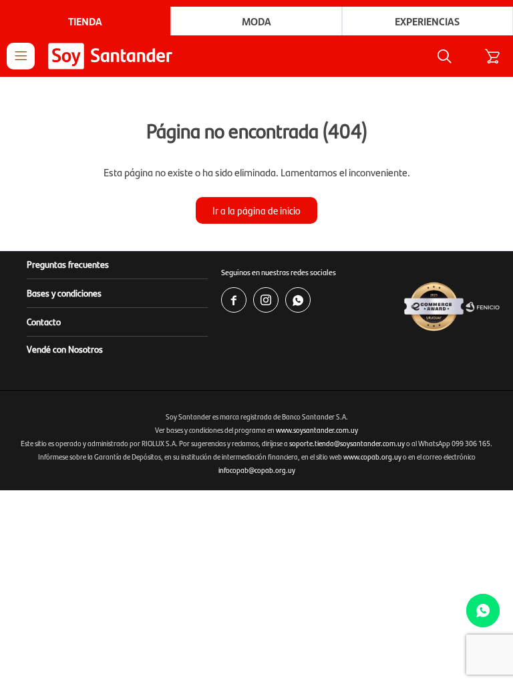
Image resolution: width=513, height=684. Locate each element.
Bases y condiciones (64, 292)
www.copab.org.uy (372, 457)
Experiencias (427, 21)
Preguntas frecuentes (68, 264)
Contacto (44, 321)
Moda (256, 21)
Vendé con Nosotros (65, 348)
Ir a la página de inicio (256, 210)
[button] (444, 56)
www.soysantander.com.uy (317, 430)
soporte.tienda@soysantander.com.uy (347, 443)
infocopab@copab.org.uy (256, 470)
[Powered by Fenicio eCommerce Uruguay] (483, 307)
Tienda (85, 21)
